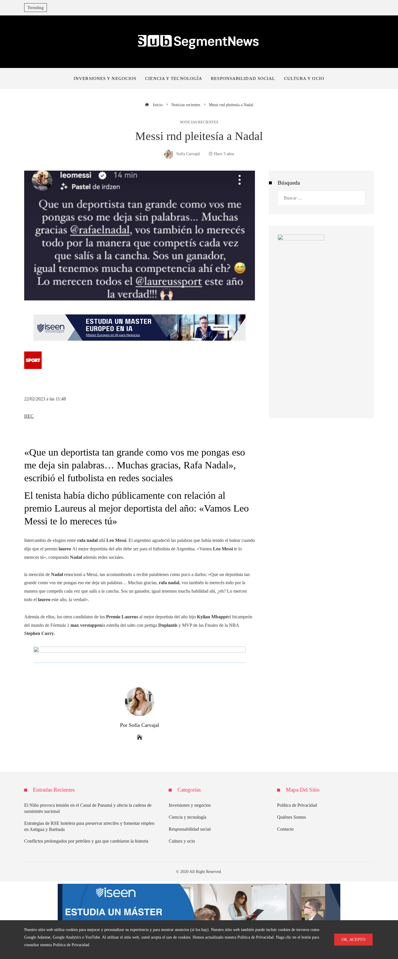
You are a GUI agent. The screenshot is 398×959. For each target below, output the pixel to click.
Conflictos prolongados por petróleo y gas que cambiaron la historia (86, 841)
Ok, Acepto (353, 939)
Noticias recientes (199, 122)
